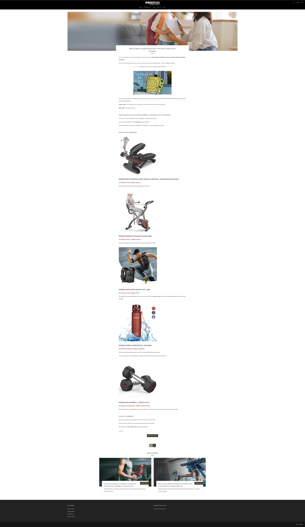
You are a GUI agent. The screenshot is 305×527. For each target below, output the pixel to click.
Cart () (298, 2)
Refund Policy (71, 514)
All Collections (147, 7)
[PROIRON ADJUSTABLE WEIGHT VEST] (138, 266)
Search (164, 7)
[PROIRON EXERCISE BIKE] (138, 212)
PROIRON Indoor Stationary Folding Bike (135, 236)
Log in (293, 2)
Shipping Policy (71, 511)
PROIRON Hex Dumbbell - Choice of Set (134, 402)
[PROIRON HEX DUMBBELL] (138, 379)
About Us (159, 7)
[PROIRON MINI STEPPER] (138, 155)
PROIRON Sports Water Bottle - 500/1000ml (135, 345)
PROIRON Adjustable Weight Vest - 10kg (134, 289)
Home (140, 7)
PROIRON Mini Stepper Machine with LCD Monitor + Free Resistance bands (148, 179)
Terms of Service (71, 516)
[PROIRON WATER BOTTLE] (138, 322)
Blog (154, 7)
